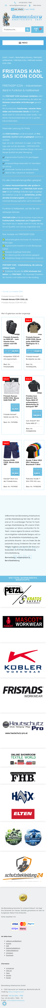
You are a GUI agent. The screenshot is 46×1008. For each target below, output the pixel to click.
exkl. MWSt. (30, 9)
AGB (7, 946)
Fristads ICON (20, 60)
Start (4, 57)
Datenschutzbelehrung (13, 948)
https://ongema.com (16, 992)
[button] (23, 42)
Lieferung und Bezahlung (13, 941)
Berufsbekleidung (24, 57)
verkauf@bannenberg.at (16, 1000)
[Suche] (27, 29)
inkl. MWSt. (18, 9)
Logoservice (10, 968)
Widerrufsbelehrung (12, 950)
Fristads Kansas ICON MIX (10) (13, 302)
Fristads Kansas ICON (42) (12, 296)
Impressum (9, 953)
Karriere (8, 975)
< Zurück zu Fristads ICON (12, 291)
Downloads (9, 955)
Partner (8, 978)
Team (8, 973)
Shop (11, 57)
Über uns (9, 970)
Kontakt (8, 943)
